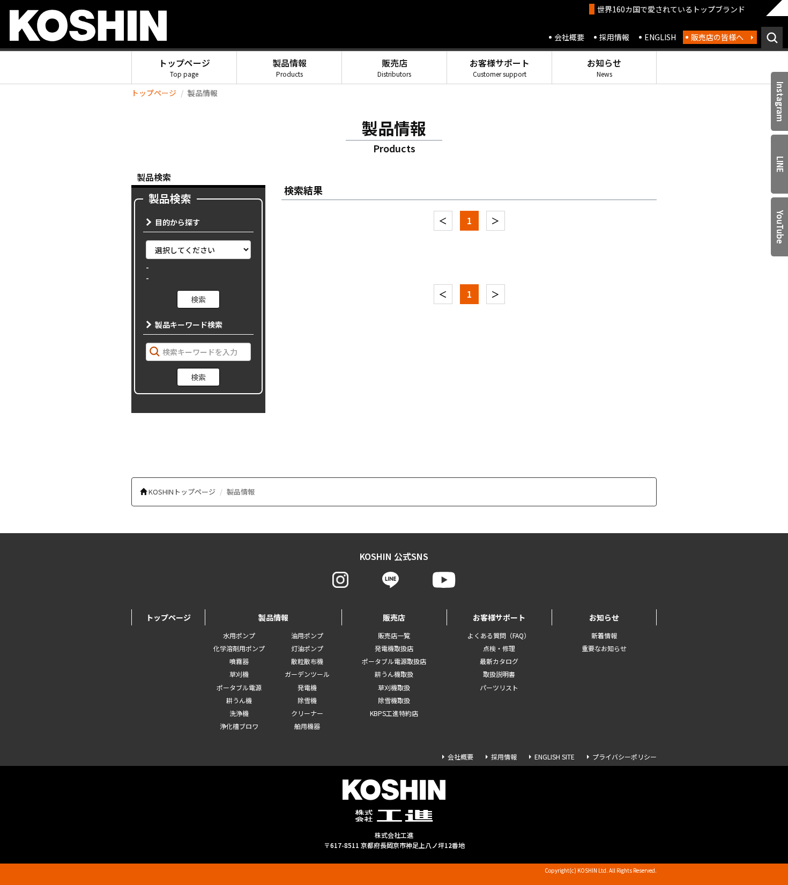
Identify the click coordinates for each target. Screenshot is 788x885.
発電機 (307, 687)
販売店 (394, 67)
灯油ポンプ (307, 648)
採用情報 (614, 37)
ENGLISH (660, 37)
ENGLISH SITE (554, 756)
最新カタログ (499, 661)
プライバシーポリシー (624, 756)
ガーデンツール (307, 673)
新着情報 (604, 635)
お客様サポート (500, 67)
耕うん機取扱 (394, 673)
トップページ (184, 67)
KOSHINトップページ (181, 491)
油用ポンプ (307, 635)
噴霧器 (239, 661)
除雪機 (307, 700)
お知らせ (604, 67)
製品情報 (289, 67)
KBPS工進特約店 (394, 713)
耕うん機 (239, 700)
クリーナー (307, 713)
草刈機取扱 (394, 687)
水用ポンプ (239, 635)
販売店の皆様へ (717, 37)
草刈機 (239, 673)
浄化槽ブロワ (239, 726)
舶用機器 (307, 726)
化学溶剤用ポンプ (239, 648)
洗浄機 (239, 713)
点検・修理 (499, 648)
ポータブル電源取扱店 (394, 661)
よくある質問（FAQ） (498, 635)
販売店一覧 (394, 635)
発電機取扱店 (394, 648)
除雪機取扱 (394, 700)
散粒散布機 (307, 661)
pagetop (750, 835)
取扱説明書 (499, 673)
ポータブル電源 (239, 687)
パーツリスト (499, 687)
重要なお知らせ (604, 648)
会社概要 (569, 37)
